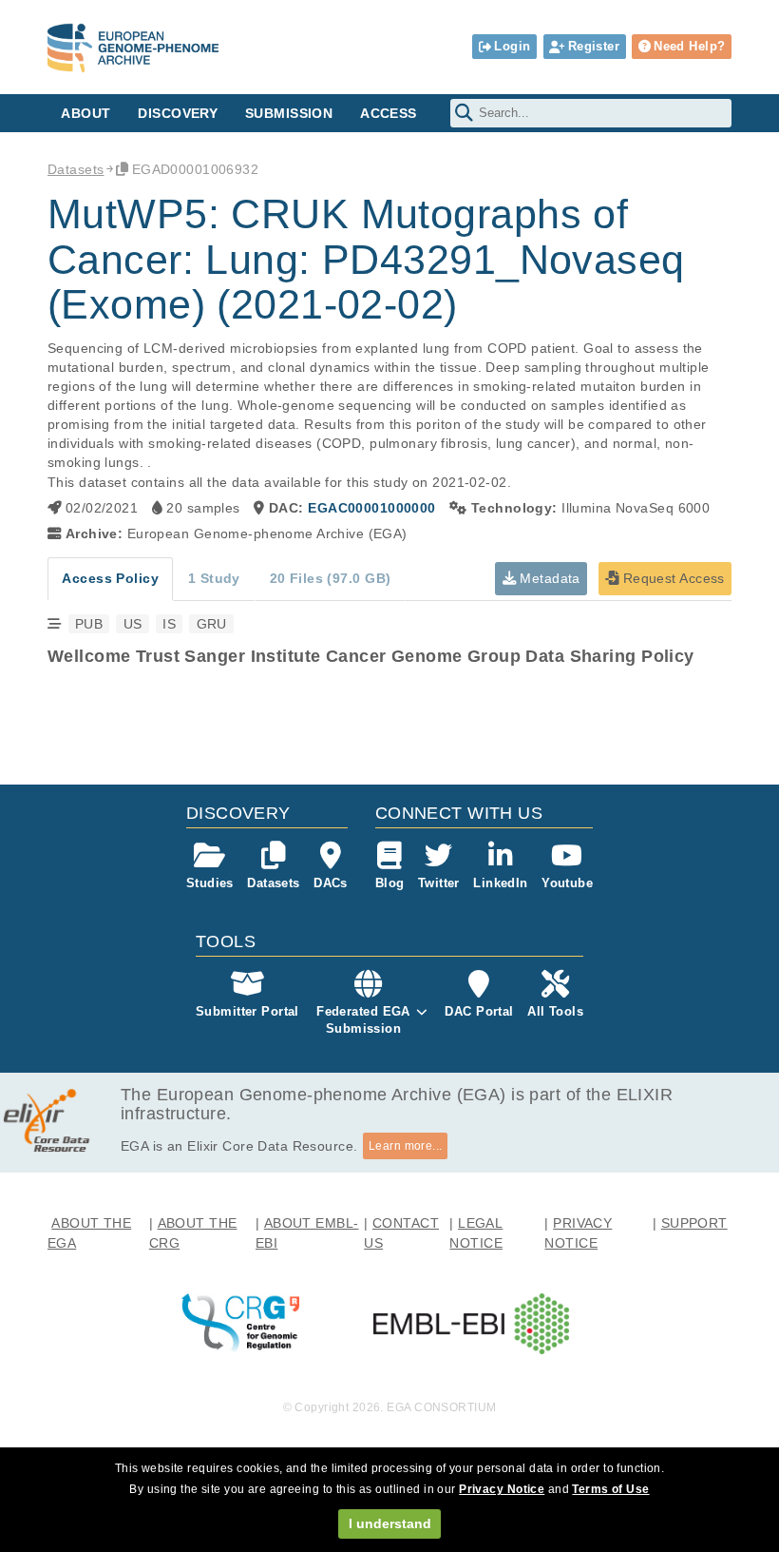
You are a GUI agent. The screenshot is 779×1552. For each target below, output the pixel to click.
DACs (331, 883)
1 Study (214, 578)
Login (512, 46)
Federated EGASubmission (363, 1020)
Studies (210, 883)
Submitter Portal (247, 1011)
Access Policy (110, 578)
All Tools (555, 1011)
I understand (390, 1523)
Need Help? (689, 46)
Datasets (76, 169)
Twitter (439, 883)
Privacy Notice (501, 1489)
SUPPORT (694, 1223)
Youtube (567, 883)
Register (593, 46)
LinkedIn (500, 883)
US (133, 623)
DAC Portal (479, 1011)
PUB (89, 623)
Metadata (548, 578)
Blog (390, 883)
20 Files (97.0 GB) (330, 578)
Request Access (671, 578)
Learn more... (406, 1146)
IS (169, 623)
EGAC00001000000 (371, 507)
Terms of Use (610, 1489)
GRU (212, 623)
